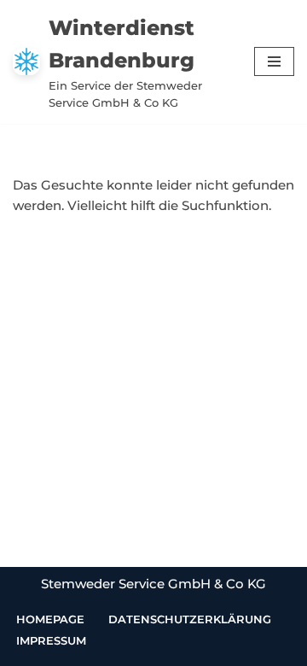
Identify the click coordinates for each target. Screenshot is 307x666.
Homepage (50, 619)
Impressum (51, 640)
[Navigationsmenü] (274, 61)
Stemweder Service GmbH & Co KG (153, 583)
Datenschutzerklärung (189, 619)
